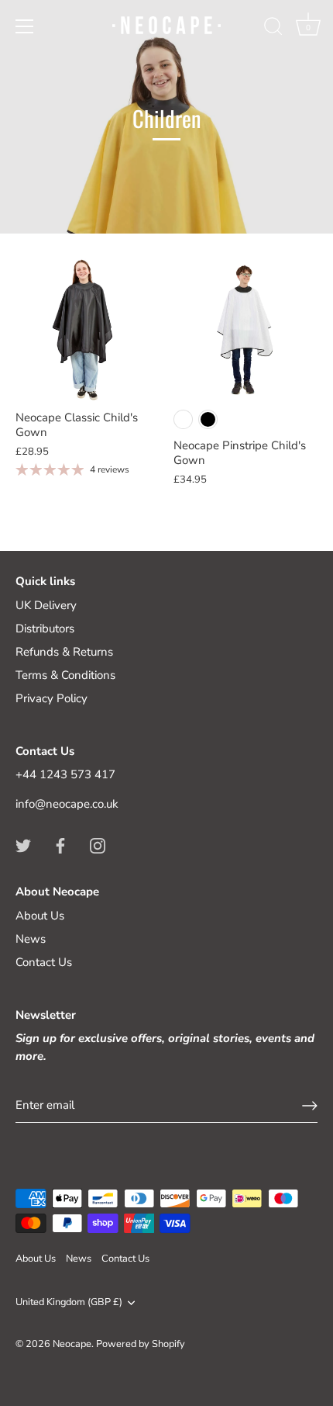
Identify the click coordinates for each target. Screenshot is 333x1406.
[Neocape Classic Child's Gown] (86, 329)
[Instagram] (97, 844)
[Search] (273, 29)
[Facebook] (60, 844)
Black (208, 419)
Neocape (72, 1344)
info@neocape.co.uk (66, 804)
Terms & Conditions (65, 675)
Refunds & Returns (64, 652)
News (30, 939)
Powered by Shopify (140, 1344)
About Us (39, 915)
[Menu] (25, 26)
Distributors (44, 628)
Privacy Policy (51, 698)
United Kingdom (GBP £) (68, 1303)
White (183, 419)
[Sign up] (310, 1105)
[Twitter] (23, 844)
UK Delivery (46, 605)
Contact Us (43, 962)
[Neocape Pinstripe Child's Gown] (244, 329)
